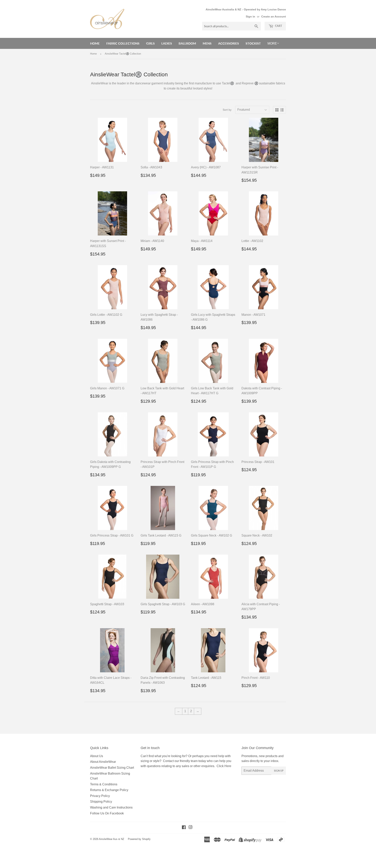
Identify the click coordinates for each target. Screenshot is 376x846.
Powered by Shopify (139, 839)
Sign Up (278, 770)
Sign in (250, 16)
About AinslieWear (103, 761)
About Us (96, 756)
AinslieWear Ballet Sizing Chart (112, 767)
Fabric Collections (122, 43)
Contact (168, 761)
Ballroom (187, 43)
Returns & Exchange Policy (109, 790)
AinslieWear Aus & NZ (111, 839)
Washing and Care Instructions (111, 807)
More (272, 43)
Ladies (166, 43)
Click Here (224, 766)
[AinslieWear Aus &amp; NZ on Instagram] (191, 827)
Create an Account (273, 16)
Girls (150, 43)
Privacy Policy (100, 796)
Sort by (227, 109)
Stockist (253, 43)
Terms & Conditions (103, 784)
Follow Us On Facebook (107, 813)
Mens (207, 43)
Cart (278, 25)
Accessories (228, 43)
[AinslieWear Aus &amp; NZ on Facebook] (184, 827)
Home (95, 43)
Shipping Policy (101, 801)
